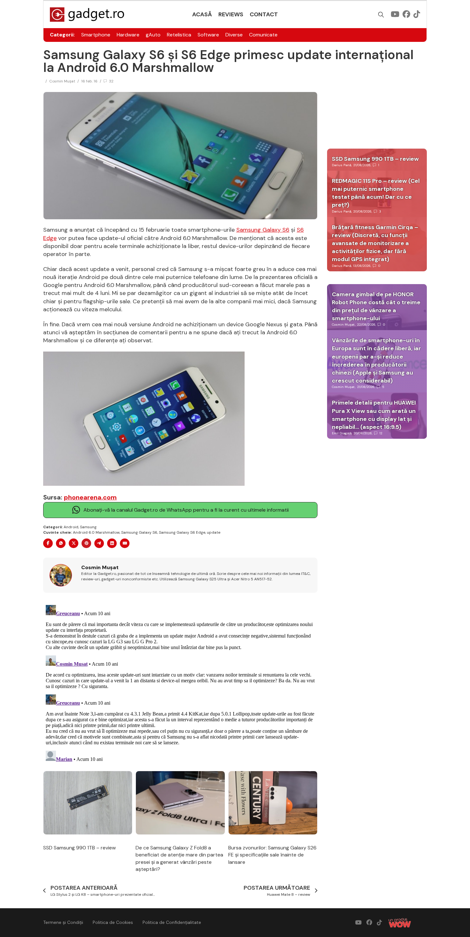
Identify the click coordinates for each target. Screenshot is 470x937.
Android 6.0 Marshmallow (96, 532)
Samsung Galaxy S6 (262, 230)
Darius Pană (341, 165)
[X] (73, 543)
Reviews (230, 14)
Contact (264, 14)
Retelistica (179, 34)
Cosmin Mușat (62, 81)
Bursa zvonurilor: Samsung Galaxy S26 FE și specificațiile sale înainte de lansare (272, 854)
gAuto (153, 34)
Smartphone (95, 34)
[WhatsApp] (61, 543)
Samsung (88, 527)
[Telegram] (99, 543)
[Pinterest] (86, 543)
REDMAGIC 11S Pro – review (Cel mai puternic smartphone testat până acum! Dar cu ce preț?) (376, 193)
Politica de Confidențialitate (172, 922)
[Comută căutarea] (381, 14)
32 (111, 81)
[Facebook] (48, 543)
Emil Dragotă (341, 433)
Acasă (202, 14)
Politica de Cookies (113, 922)
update (213, 532)
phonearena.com (90, 497)
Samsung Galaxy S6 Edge (182, 532)
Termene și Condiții (63, 922)
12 (381, 433)
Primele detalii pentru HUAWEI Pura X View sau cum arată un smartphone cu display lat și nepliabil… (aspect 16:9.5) (374, 415)
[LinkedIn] (112, 543)
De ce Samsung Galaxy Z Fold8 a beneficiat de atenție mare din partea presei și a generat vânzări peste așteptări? (179, 858)
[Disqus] (180, 682)
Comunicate (263, 34)
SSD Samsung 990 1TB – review (79, 847)
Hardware (128, 34)
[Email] (124, 543)
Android (71, 527)
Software (208, 34)
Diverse (234, 34)
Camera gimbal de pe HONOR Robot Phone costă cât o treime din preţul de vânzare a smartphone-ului (376, 306)
